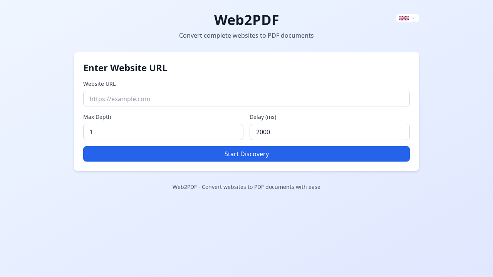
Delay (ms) (263, 116)
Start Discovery (247, 154)
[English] (407, 18)
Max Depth (97, 116)
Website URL (99, 83)
